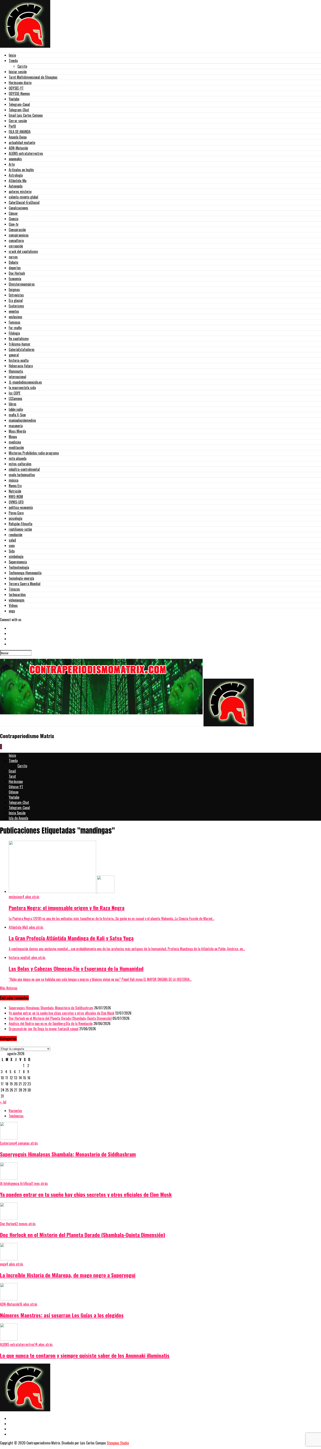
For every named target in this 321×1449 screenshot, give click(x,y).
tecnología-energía (21, 578)
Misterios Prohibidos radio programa (34, 453)
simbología (16, 556)
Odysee (13, 792)
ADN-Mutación (18, 148)
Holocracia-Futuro (21, 365)
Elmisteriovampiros (22, 284)
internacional (17, 376)
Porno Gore (16, 512)
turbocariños (17, 594)
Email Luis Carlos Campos (26, 115)
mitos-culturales (20, 463)
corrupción (16, 246)
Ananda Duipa (18, 137)
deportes (15, 267)
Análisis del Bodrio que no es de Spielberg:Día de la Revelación (51, 1023)
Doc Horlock (17, 273)
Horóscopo (16, 781)
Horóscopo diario (20, 82)
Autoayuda (15, 186)
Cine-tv (13, 224)
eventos (14, 311)
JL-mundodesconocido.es (25, 382)
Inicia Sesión (17, 812)
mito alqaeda (17, 458)
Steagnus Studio (118, 1443)
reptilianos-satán (20, 529)
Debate (13, 262)
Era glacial (16, 300)
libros (12, 404)
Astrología (16, 175)
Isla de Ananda (18, 818)
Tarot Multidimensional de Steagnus (33, 77)
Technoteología (19, 567)
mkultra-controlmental (24, 469)
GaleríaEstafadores (22, 349)
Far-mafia (15, 327)
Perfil (12, 126)
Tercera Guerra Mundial (24, 583)
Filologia (14, 333)
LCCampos (15, 398)
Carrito (22, 66)
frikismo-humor (19, 344)
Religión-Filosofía (20, 523)
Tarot (12, 776)
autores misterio (20, 191)
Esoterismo (16, 305)
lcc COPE (14, 393)
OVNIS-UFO (16, 502)
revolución (15, 534)
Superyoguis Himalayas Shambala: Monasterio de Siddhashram (51, 1007)
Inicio (12, 55)
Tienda (13, 60)
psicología (15, 518)
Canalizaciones (18, 207)
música (13, 480)
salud (12, 540)
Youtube (14, 99)
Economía (15, 278)
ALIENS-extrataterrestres (26, 153)
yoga (12, 610)
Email (12, 771)
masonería (16, 425)
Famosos (14, 322)
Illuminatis (16, 371)
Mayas (13, 436)
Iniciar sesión (18, 71)
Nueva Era (15, 485)
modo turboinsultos (22, 474)
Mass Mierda (17, 431)
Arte (12, 164)
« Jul (3, 1102)
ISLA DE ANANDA (20, 131)
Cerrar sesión (18, 120)
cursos (13, 256)
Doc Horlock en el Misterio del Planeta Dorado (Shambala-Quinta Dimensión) (60, 1018)
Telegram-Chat (19, 109)
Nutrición (15, 491)
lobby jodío (16, 409)
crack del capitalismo (23, 251)
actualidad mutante (22, 142)
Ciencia (13, 218)
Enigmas (14, 289)
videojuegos (16, 600)
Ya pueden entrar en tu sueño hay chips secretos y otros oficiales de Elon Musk (61, 1013)
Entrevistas (16, 295)
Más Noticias (8, 988)
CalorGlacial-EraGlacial (24, 202)
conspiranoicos (19, 235)
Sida (12, 551)
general (14, 355)
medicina (15, 442)
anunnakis (15, 158)
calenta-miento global (23, 197)
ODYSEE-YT (16, 88)
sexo (12, 545)
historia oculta (19, 360)
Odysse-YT (16, 786)
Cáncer (13, 213)
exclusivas (15, 316)
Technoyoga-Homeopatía (25, 572)
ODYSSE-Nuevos (19, 93)
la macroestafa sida (22, 387)
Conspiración (17, 229)
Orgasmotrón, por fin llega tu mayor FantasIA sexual (43, 1028)
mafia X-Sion (17, 414)
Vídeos (13, 605)
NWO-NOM (16, 496)
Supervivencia (18, 561)
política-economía (21, 507)
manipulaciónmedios (22, 420)
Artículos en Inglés (21, 169)
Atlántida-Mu (17, 180)
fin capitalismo (19, 338)
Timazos (14, 589)
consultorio (16, 240)
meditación (16, 447)
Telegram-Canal (19, 104)
